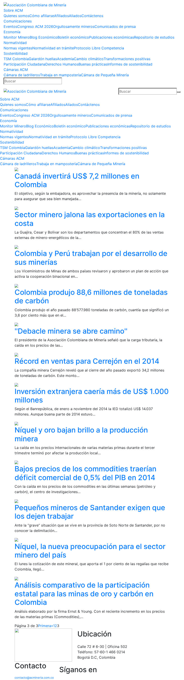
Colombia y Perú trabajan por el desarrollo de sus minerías (91, 257)
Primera (44, 625)
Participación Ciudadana (24, 64)
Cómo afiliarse (41, 15)
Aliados (75, 15)
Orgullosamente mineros (73, 26)
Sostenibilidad (16, 53)
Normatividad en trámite (53, 48)
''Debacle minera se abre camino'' (71, 331)
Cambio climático (89, 59)
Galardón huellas (43, 59)
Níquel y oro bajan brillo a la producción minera (81, 434)
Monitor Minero (17, 37)
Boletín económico (73, 37)
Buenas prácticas (93, 64)
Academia (65, 59)
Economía (12, 32)
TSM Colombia (16, 59)
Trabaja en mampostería (60, 75)
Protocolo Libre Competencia (99, 48)
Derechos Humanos (62, 64)
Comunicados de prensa (115, 26)
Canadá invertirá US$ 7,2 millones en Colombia (77, 180)
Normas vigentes (18, 48)
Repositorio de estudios (154, 37)
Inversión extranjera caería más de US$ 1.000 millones (92, 395)
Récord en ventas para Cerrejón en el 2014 (87, 361)
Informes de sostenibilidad (129, 64)
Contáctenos (92, 15)
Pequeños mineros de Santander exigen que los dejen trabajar (90, 511)
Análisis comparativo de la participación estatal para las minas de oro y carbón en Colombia (84, 594)
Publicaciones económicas (111, 37)
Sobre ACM (13, 10)
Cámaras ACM (16, 69)
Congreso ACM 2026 (35, 26)
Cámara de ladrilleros (22, 75)
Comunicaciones (18, 21)
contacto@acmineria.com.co (34, 677)
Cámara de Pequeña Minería (105, 75)
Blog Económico (43, 37)
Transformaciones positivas (127, 59)
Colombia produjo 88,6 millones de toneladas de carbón (91, 296)
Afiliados (61, 15)
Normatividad (15, 42)
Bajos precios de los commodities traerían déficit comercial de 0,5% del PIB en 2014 (85, 473)
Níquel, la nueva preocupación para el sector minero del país (90, 550)
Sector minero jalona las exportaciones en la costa (90, 218)
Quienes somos (16, 15)
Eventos (10, 26)
